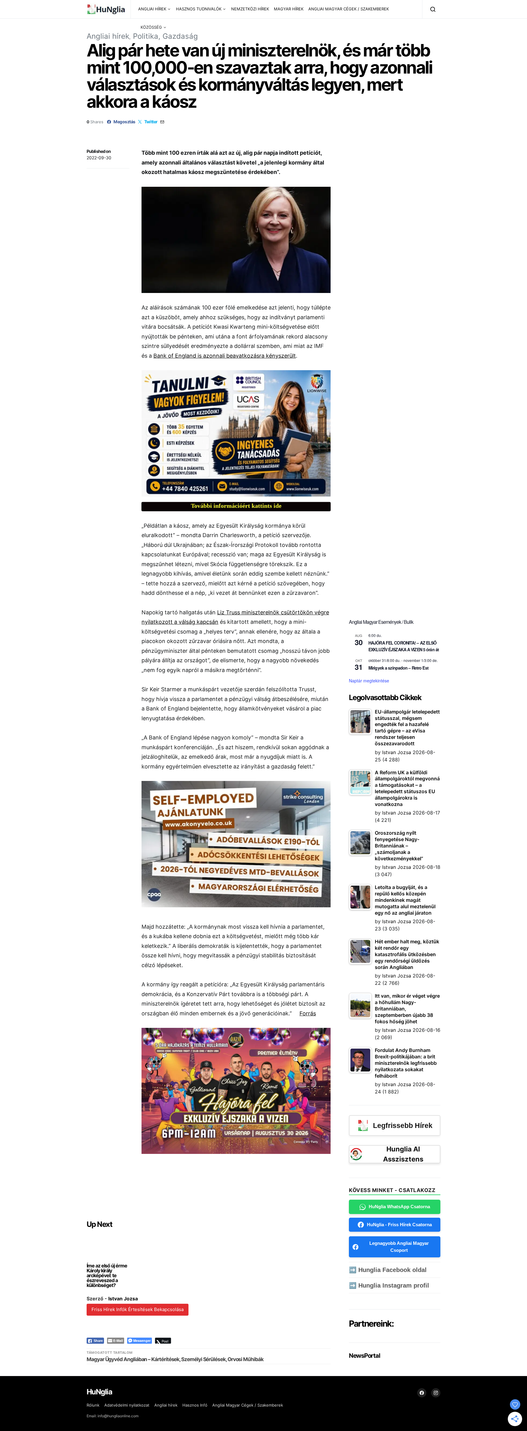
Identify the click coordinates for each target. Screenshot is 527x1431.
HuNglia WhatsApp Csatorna (399, 1206)
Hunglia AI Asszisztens (403, 1154)
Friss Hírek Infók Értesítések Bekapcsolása (137, 1309)
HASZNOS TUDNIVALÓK (198, 8)
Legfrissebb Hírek (402, 1125)
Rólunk (93, 1405)
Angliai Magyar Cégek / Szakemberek (247, 1405)
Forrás (307, 1013)
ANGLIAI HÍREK (152, 8)
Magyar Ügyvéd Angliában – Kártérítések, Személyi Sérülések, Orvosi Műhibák (175, 1359)
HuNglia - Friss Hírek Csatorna (399, 1224)
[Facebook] (421, 1392)
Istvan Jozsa (123, 1298)
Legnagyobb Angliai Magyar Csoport (399, 1247)
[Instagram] (435, 1392)
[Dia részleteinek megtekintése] (236, 433)
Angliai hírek (108, 36)
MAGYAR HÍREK (288, 8)
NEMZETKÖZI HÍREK (250, 8)
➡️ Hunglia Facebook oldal (388, 1270)
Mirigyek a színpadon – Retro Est (398, 668)
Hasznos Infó (194, 1405)
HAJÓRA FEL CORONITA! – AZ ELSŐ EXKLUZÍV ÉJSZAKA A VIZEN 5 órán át (403, 646)
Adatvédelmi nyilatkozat (126, 1405)
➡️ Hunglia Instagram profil (389, 1285)
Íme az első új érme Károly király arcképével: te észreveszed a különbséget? (107, 1275)
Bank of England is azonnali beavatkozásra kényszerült (224, 355)
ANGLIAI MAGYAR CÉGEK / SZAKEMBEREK (348, 8)
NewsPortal (364, 1355)
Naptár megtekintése (369, 681)
